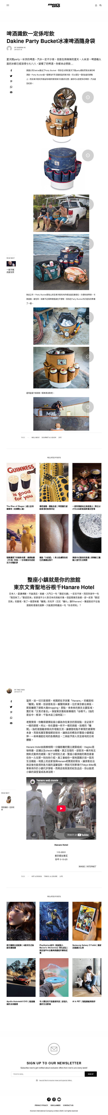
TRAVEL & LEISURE (50, 876)
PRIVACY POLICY (41, 1105)
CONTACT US (68, 1105)
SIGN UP (91, 1074)
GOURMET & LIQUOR (49, 437)
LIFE (60, 437)
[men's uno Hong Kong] (54, 5)
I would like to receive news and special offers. (55, 1080)
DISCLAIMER (55, 1105)
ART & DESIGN (37, 876)
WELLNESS (35, 437)
